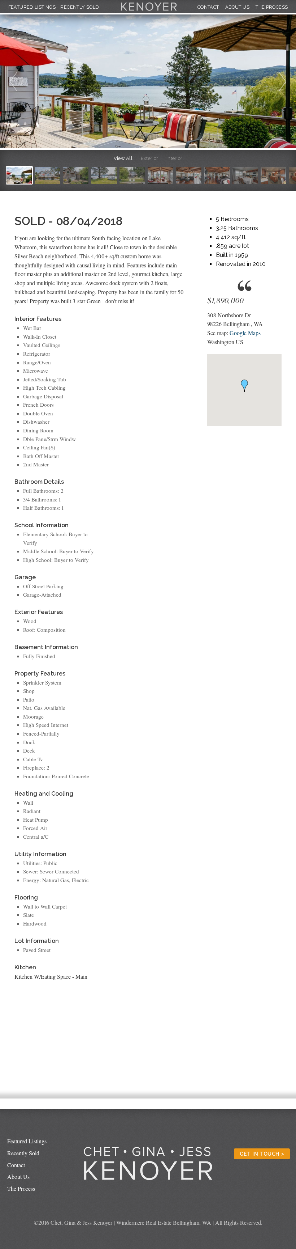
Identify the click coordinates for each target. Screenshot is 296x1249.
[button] (244, 386)
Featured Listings (32, 7)
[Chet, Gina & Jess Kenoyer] (148, 11)
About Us (237, 7)
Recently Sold (79, 7)
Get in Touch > (262, 1154)
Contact (208, 7)
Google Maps (245, 332)
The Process (272, 7)
